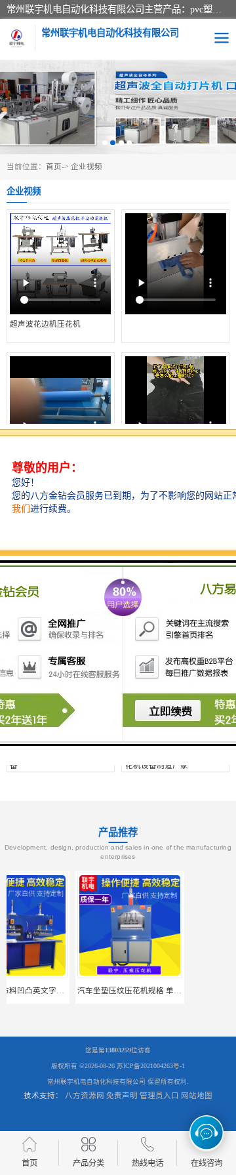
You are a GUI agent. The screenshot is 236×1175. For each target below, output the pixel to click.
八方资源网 (84, 1096)
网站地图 (196, 1096)
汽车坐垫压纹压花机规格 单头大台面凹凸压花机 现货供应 (108, 991)
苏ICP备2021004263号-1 (151, 1065)
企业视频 (86, 167)
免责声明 (122, 1096)
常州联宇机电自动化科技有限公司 (96, 1081)
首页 (54, 167)
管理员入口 (159, 1096)
